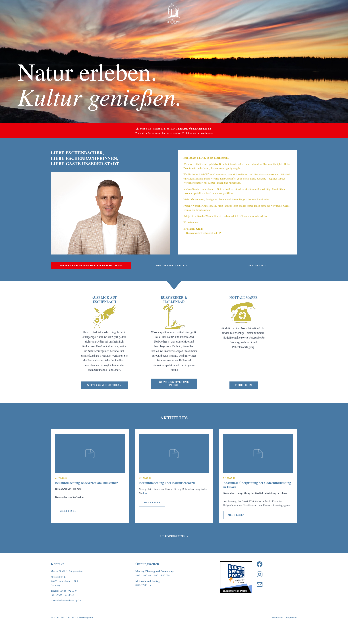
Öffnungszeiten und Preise (174, 384)
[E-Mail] (259, 584)
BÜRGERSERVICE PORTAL (174, 265)
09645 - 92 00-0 (68, 590)
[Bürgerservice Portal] (236, 577)
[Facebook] (259, 564)
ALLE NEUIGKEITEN (174, 536)
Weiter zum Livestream (104, 385)
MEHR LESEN (68, 510)
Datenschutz (277, 617)
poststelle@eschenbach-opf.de (66, 600)
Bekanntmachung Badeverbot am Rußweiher (86, 482)
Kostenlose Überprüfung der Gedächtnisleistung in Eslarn (257, 484)
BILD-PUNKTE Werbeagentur (77, 617)
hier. (145, 493)
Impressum (291, 617)
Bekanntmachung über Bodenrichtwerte (167, 482)
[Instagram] (259, 574)
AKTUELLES (257, 265)
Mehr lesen (243, 385)
